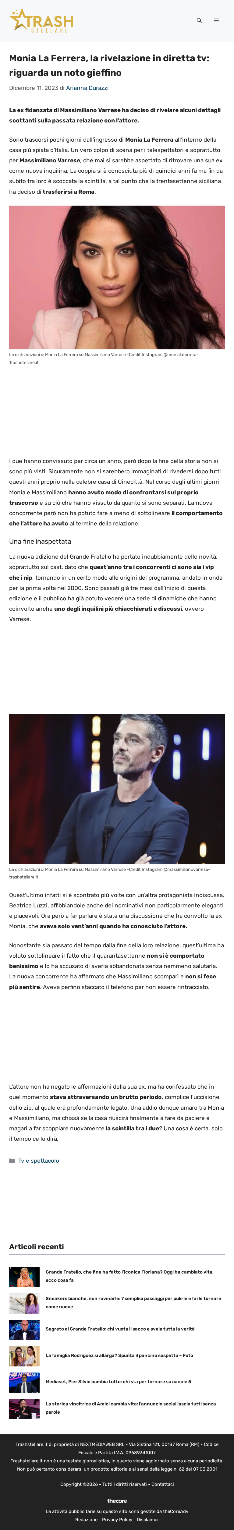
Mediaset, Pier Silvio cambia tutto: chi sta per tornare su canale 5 (118, 1381)
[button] (199, 21)
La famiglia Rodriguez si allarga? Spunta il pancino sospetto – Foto (119, 1355)
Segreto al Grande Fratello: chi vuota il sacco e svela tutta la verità (120, 1329)
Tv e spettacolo (38, 1160)
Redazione (86, 1519)
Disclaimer (148, 1519)
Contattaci (162, 1484)
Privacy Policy (117, 1519)
